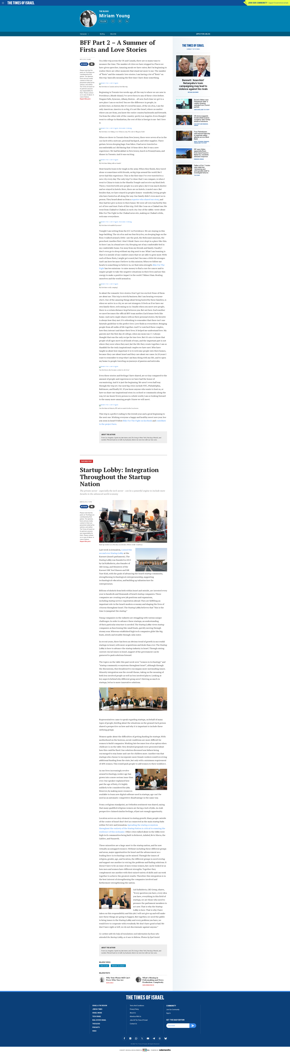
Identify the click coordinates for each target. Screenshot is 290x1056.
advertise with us (135, 1016)
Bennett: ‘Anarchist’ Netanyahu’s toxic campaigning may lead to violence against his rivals (193, 84)
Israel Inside (97, 1013)
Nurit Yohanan (198, 141)
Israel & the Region (99, 1005)
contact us (133, 1024)
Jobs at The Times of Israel (139, 1020)
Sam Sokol (197, 109)
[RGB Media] (146, 1050)
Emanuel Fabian (199, 159)
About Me (113, 34)
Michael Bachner (193, 92)
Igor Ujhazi (109, 982)
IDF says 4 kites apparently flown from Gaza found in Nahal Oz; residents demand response (201, 152)
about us (133, 1013)
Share (85, 64)
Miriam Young (114, 15)
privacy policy (134, 1009)
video (94, 1031)
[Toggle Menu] (3, 3)
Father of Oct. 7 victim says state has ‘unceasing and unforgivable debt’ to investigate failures (202, 169)
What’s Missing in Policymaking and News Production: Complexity (152, 979)
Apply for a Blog (203, 34)
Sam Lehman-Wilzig (148, 985)
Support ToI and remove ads (278, 3)
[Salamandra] (164, 1050)
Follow (103, 21)
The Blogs (104, 11)
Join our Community (257, 3)
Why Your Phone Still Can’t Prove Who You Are (118, 978)
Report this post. (85, 99)
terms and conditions (137, 1005)
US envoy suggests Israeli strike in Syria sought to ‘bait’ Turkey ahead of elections (202, 118)
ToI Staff (206, 109)
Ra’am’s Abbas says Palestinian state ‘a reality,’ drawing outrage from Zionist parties (202, 103)
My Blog (102, 34)
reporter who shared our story (145, 199)
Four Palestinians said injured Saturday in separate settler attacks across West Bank (202, 135)
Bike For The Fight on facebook (137, 420)
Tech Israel (104, 966)
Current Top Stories (193, 49)
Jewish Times (97, 1009)
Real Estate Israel (99, 1020)
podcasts (96, 1027)
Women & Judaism (118, 966)
